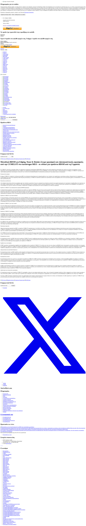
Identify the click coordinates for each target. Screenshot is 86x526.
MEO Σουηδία (6, 466)
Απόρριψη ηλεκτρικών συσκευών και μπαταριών (13, 410)
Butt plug (5, 484)
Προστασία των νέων (7, 434)
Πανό (4, 396)
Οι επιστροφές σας (7, 418)
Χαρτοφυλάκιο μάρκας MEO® (9, 522)
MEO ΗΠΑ (5, 470)
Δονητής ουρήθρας (7, 496)
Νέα (4, 109)
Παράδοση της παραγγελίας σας (9, 401)
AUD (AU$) (5, 54)
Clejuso (4, 499)
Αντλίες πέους (6, 130)
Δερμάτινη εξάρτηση (7, 146)
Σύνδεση (2, 48)
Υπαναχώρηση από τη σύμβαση (9, 114)
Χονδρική (5, 113)
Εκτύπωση (5, 403)
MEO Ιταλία (5, 462)
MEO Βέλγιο (5, 467)
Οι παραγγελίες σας (7, 417)
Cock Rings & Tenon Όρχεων (9, 128)
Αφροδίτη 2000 (6, 516)
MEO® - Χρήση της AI (8, 523)
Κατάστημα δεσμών (7, 135)
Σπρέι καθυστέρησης (7, 457)
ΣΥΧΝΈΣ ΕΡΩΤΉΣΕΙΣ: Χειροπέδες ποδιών (12, 508)
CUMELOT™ (6, 481)
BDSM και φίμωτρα (7, 136)
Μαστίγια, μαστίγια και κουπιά (9, 142)
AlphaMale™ (5, 480)
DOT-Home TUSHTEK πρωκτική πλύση (11, 504)
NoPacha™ (5, 479)
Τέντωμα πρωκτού (6, 500)
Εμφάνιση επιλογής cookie (6, 14)
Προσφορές (5, 111)
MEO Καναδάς (6, 471)
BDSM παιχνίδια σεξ (7, 143)
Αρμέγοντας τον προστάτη (8, 497)
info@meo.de (8, 443)
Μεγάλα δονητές (6, 474)
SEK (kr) (5, 70)
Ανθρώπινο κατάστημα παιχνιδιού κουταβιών (12, 144)
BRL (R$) (5, 56)
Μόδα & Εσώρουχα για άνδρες (9, 147)
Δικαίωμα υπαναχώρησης (8, 400)
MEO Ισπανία (6, 463)
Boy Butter (5, 487)
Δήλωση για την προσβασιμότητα (9, 405)
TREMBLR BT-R (6, 478)
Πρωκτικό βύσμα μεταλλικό (8, 486)
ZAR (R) (5, 72)
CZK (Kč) (5, 61)
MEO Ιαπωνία (6, 472)
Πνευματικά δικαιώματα (8, 402)
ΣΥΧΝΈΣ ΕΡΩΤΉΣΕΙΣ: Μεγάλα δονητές (11, 515)
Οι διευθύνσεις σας (7, 419)
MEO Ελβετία (6, 460)
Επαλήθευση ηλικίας (7, 519)
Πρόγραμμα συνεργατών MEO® (9, 524)
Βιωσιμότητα (5, 450)
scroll (2, 445)
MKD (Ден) (5, 64)
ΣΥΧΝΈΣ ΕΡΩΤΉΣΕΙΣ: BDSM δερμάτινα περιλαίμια (14, 509)
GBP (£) (4, 63)
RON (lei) (5, 67)
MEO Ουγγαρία (6, 469)
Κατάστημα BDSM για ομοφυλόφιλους (11, 498)
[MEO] (3, 118)
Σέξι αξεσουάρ (6, 150)
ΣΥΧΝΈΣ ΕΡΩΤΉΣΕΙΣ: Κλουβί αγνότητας (12, 512)
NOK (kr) (5, 65)
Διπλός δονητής (6, 491)
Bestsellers (5, 110)
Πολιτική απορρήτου (7, 408)
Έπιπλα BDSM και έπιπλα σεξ (9, 139)
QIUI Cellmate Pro (7, 493)
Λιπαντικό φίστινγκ (7, 483)
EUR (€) (4, 51)
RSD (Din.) (5, 68)
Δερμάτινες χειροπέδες (7, 492)
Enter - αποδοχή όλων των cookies (18, 14)
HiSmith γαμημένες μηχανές (8, 133)
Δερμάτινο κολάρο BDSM (8, 490)
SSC (4, 456)
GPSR (4, 453)
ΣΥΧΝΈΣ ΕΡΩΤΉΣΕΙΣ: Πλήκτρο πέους (11, 513)
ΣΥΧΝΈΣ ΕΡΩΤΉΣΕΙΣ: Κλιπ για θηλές (11, 514)
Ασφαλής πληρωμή (7, 399)
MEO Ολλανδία (6, 464)
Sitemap (4, 411)
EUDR (4, 517)
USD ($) (4, 53)
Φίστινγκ (5, 482)
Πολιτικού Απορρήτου (28, 12)
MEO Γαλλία (5, 461)
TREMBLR (5, 488)
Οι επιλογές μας (6, 108)
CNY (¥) (5, 59)
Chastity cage (5, 495)
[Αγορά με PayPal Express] (12, 29)
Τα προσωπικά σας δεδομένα (9, 420)
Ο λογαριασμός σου (7, 414)
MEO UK (5, 465)
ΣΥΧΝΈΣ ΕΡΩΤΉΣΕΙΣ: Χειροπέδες (10, 507)
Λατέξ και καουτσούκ (7, 145)
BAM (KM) (5, 55)
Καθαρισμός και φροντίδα (8, 521)
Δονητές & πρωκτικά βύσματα (9, 125)
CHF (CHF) (5, 58)
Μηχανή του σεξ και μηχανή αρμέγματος (11, 131)
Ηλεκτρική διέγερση (7, 141)
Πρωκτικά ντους (6, 138)
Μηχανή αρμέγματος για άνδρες (9, 475)
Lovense (4, 502)
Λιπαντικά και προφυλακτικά (9, 127)
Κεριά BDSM (6, 501)
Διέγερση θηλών (6, 134)
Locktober (5, 473)
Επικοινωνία (3, 116)
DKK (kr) (5, 62)
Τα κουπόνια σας (6, 421)
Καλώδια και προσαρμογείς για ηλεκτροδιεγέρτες (13, 518)
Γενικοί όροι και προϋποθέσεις (9, 398)
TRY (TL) (5, 71)
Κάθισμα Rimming (7, 489)
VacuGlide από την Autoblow (9, 505)
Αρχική (4, 107)
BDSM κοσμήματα (7, 148)
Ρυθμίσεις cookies (6, 409)
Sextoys (4, 126)
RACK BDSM (6, 455)
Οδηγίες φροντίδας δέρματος (9, 510)
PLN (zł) (5, 66)
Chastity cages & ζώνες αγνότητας (10, 137)
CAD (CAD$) (6, 57)
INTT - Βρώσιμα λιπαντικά (8, 506)
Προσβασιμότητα (6, 452)
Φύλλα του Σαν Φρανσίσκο (8, 151)
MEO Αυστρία (6, 458)
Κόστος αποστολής (7, 407)
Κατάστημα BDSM (7, 394)
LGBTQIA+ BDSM (7, 454)
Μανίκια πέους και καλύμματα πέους (10, 129)
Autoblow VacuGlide (7, 476)
